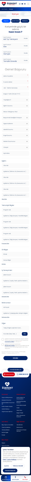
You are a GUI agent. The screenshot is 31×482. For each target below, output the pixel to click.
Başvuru (6, 21)
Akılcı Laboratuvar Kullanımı (21, 416)
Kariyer (3, 435)
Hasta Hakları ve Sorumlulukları (21, 398)
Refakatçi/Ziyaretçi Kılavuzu (21, 402)
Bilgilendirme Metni (10, 345)
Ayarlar (6, 466)
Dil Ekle (4, 264)
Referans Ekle (5, 317)
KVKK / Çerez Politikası (9, 459)
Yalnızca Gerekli (18, 466)
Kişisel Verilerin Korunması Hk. (8, 403)
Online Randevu (5, 445)
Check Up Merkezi (6, 427)
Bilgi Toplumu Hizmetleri (7, 425)
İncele (26, 38)
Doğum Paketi (20, 413)
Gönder (15, 358)
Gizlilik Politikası (5, 409)
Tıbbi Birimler (20, 425)
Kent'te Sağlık (5, 432)
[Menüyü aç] (28, 4)
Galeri (18, 407)
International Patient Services (21, 430)
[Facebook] (25, 4)
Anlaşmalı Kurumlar (6, 400)
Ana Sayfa (4, 9)
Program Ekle (5, 243)
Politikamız (25, 21)
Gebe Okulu (19, 410)
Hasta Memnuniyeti (21, 405)
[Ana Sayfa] (9, 4)
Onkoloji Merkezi (6, 430)
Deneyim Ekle (5, 296)
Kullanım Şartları (11, 353)
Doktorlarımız (20, 427)
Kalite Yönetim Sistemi (7, 406)
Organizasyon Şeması (7, 411)
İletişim (3, 443)
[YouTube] (22, 4)
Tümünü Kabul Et (10, 470)
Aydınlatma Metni (9, 341)
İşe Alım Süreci (15, 21)
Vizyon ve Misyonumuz (7, 397)
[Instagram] (19, 4)
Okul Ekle (4, 199)
